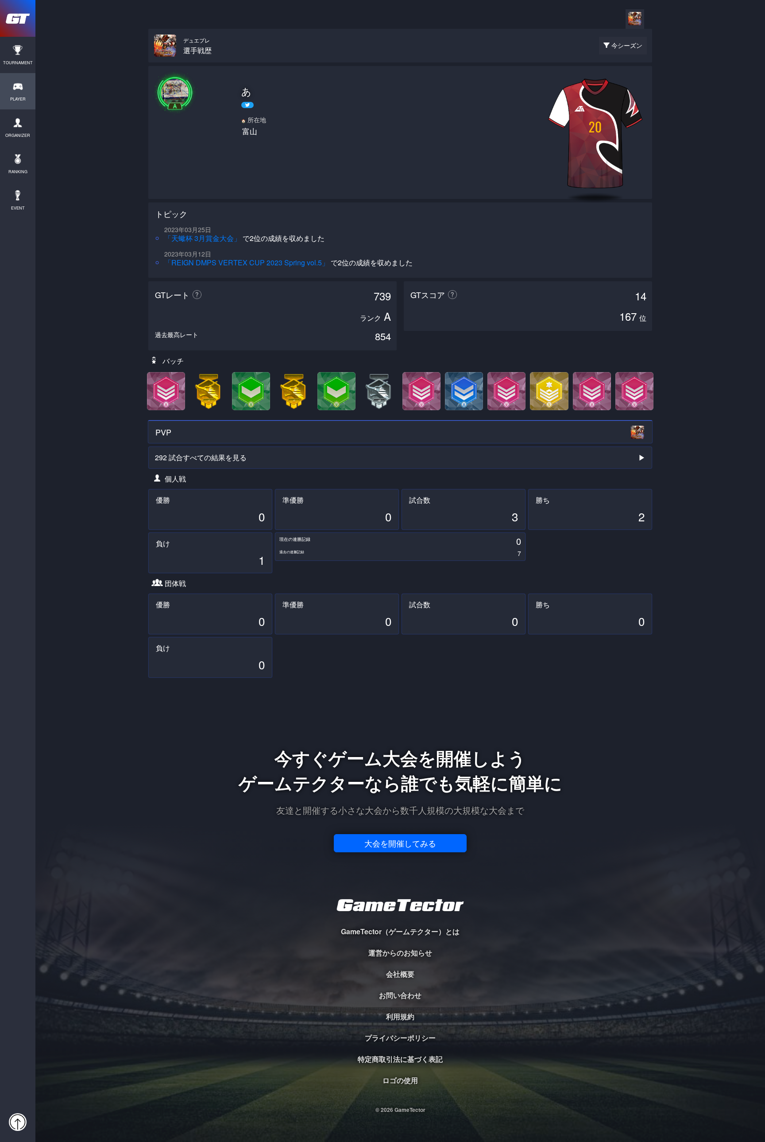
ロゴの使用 (400, 1080)
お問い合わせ (400, 995)
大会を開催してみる (400, 843)
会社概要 (400, 974)
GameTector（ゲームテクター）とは (400, 931)
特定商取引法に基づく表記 (400, 1059)
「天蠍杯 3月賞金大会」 (202, 238)
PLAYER (18, 99)
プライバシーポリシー (400, 1038)
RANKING (17, 172)
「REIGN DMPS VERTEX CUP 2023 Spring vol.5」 (246, 262)
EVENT (18, 208)
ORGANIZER (17, 135)
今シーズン (626, 45)
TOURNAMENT (18, 63)
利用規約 (400, 1016)
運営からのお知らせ (400, 953)
